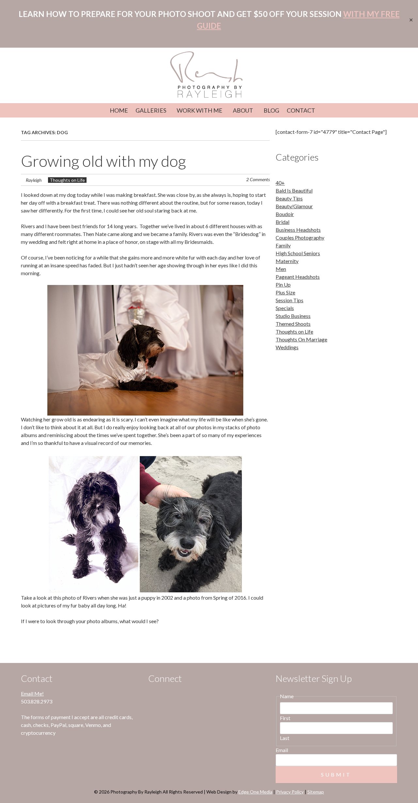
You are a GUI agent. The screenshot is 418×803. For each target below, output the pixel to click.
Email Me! (32, 693)
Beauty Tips (289, 198)
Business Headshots (298, 230)
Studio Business (293, 316)
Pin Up (283, 284)
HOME (119, 110)
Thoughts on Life (67, 180)
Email (282, 750)
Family (283, 245)
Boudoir (285, 214)
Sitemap (315, 792)
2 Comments (258, 179)
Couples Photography (300, 237)
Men (281, 269)
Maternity (287, 261)
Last (284, 738)
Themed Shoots (293, 324)
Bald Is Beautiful (294, 190)
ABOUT (243, 110)
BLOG (271, 110)
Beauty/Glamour (294, 206)
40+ (280, 183)
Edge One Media (255, 792)
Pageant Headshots (298, 277)
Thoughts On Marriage (301, 339)
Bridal (282, 222)
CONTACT (301, 110)
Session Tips (289, 300)
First (285, 718)
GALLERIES (151, 110)
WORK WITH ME (199, 110)
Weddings (287, 347)
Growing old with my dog (103, 160)
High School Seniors (298, 253)
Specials (285, 308)
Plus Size (285, 292)
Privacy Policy (290, 792)
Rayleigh (33, 180)
